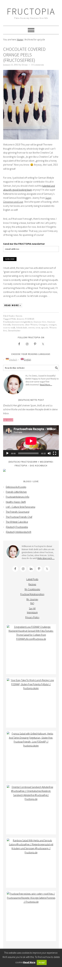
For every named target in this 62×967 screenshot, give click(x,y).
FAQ (32, 603)
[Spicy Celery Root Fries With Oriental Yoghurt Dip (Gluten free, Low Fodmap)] (31, 916)
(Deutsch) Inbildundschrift (18, 531)
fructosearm (18, 325)
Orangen (43, 325)
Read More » (12, 305)
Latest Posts (32, 579)
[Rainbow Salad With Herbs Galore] (31, 863)
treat (38, 328)
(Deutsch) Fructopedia (17, 527)
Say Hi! (32, 608)
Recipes (32, 584)
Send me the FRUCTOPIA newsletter (24, 243)
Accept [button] (42, 962)
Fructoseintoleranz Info (17, 496)
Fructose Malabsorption (32, 594)
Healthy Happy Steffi (16, 501)
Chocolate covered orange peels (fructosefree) (24, 54)
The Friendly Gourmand (17, 511)
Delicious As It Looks (16, 486)
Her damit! (8, 419)
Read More (29, 962)
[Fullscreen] (54, 453)
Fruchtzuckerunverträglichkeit (18, 322)
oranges (52, 325)
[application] (31, 441)
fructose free (40, 322)
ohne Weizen (31, 325)
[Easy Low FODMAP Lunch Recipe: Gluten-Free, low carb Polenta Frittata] (31, 702)
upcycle (44, 328)
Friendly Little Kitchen (16, 491)
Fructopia (31, 11)
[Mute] (49, 453)
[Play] (7, 453)
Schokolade (21, 328)
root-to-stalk (9, 328)
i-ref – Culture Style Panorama (20, 506)
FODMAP (29, 319)
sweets (31, 328)
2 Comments (37, 65)
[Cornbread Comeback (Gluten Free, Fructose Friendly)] (31, 809)
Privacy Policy (32, 617)
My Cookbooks (32, 589)
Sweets (19, 316)
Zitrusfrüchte (14, 330)
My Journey (32, 599)
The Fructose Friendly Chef (19, 516)
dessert (20, 319)
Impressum (32, 612)
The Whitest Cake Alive (17, 521)
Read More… (46, 384)
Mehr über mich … (46, 558)
